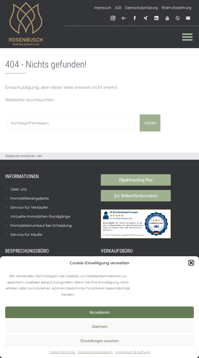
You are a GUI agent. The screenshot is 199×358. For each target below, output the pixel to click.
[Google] (124, 18)
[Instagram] (113, 18)
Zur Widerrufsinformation (136, 195)
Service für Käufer (26, 234)
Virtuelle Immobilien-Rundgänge (40, 216)
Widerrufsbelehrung (176, 7)
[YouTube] (167, 18)
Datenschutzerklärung (95, 352)
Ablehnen (100, 326)
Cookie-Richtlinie (62, 352)
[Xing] (145, 18)
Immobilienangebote (29, 198)
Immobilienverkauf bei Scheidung (41, 225)
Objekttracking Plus (136, 179)
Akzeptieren (99, 312)
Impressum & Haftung (132, 352)
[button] (191, 262)
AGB (118, 7)
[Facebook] (135, 18)
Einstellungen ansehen (100, 341)
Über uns (18, 189)
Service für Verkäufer (29, 207)
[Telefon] (178, 18)
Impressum (102, 7)
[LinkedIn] (156, 18)
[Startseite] (26, 24)
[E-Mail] (189, 18)
